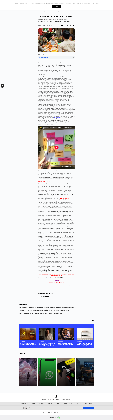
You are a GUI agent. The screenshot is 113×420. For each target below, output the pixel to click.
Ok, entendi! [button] (56, 6)
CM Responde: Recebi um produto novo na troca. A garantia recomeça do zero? (47, 307)
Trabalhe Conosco (89, 403)
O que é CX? (78, 403)
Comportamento (51, 11)
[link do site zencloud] (60, 417)
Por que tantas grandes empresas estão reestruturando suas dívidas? (44, 310)
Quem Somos (50, 403)
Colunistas (41, 403)
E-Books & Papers (24, 403)
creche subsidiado (48, 189)
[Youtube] (28, 407)
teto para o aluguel (64, 198)
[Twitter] (25, 407)
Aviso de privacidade (68, 403)
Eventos (33, 403)
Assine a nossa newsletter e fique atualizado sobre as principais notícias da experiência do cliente (56, 274)
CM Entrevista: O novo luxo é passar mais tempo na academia (41, 313)
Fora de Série (62, 89)
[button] (62, 26)
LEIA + (93, 320)
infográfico (41, 191)
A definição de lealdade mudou (56, 282)
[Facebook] (20, 407)
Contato (58, 403)
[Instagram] (22, 407)
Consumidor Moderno (42, 11)
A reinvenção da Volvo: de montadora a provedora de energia (56, 285)
